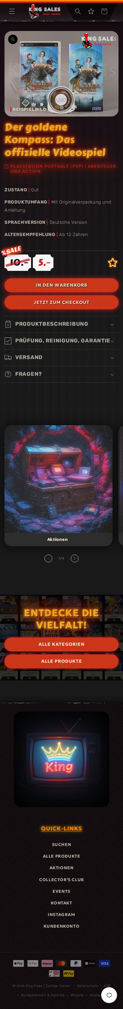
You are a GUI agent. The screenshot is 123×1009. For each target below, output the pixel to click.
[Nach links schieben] (48, 558)
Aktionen (57, 539)
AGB (107, 986)
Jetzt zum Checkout (62, 302)
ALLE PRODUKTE (61, 661)
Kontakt (61, 903)
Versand (77, 995)
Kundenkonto (62, 926)
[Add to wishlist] (113, 262)
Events (61, 891)
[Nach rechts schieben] (74, 558)
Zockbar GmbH (58, 986)
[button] (12, 11)
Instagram (61, 914)
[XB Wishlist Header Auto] (91, 11)
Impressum (99, 995)
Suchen (61, 844)
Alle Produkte (61, 856)
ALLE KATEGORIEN (62, 644)
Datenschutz (87, 986)
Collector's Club (61, 879)
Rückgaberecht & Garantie (43, 995)
